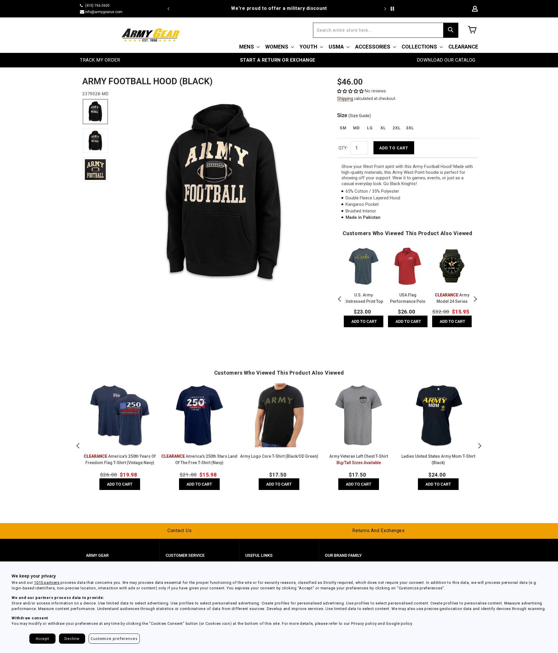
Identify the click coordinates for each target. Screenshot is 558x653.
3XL (410, 128)
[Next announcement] (385, 9)
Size (354, 115)
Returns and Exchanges (378, 530)
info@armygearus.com (103, 12)
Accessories (373, 47)
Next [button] (475, 299)
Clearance (463, 47)
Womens (277, 47)
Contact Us (179, 530)
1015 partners (46, 582)
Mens (247, 47)
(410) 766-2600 (97, 5)
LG (370, 128)
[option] (279, 8)
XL (383, 128)
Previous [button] (340, 299)
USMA (337, 47)
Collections (420, 47)
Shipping (345, 98)
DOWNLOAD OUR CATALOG (446, 60)
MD (356, 128)
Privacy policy (364, 623)
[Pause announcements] (392, 9)
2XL (396, 128)
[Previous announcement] (168, 9)
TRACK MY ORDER (100, 60)
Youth (309, 47)
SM (343, 128)
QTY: (343, 148)
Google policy (399, 623)
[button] (351, 91)
